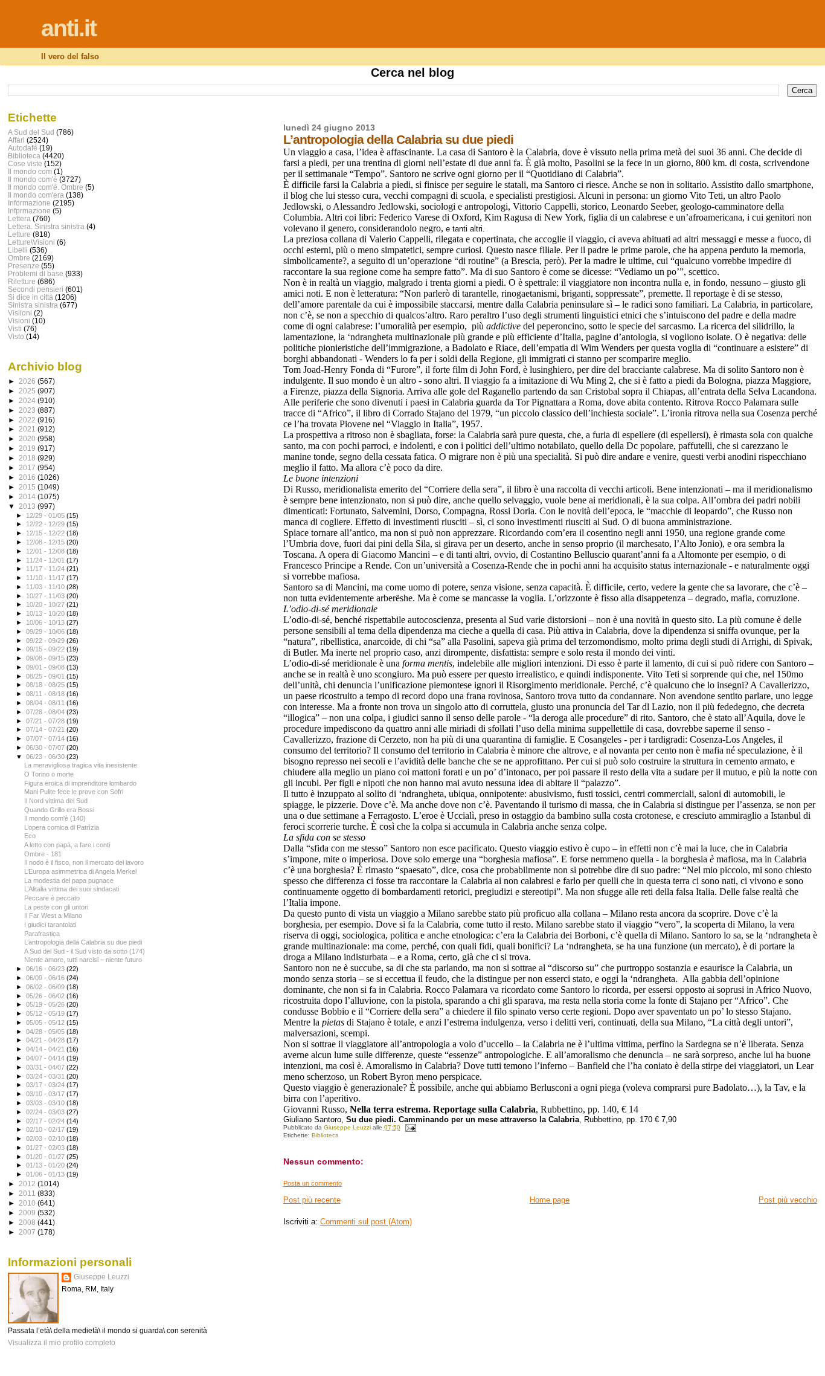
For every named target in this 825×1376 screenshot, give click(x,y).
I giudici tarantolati (50, 924)
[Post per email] (410, 1127)
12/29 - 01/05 (46, 515)
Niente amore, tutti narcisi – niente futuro (83, 959)
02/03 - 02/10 (46, 1138)
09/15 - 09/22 (46, 649)
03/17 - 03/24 (46, 1084)
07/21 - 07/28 (46, 721)
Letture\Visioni (31, 242)
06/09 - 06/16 (46, 977)
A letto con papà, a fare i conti (67, 844)
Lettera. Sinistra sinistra (46, 226)
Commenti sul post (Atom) (366, 1221)
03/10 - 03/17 (46, 1093)
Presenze (23, 266)
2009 (28, 1212)
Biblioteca (325, 1135)
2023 (28, 410)
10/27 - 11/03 (46, 595)
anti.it (68, 28)
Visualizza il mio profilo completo (61, 1343)
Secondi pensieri (35, 289)
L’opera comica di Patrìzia (61, 827)
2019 (28, 448)
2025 (28, 391)
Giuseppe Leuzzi (101, 1277)
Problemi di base (35, 273)
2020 (28, 438)
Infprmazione (29, 211)
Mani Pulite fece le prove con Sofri (73, 791)
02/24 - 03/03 (46, 1112)
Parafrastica (42, 933)
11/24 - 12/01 (46, 560)
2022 (28, 420)
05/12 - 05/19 (46, 1013)
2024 (28, 400)
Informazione (29, 203)
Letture (19, 234)
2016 (28, 477)
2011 (28, 1193)
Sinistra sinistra (33, 305)
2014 (28, 496)
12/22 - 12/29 (46, 524)
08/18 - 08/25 (46, 684)
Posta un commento (312, 1183)
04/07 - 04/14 (46, 1058)
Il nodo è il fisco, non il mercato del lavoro (84, 862)
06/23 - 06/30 (46, 756)
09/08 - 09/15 (46, 658)
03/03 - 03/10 (46, 1102)
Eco (30, 835)
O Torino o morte (49, 774)
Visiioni (20, 313)
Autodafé (22, 148)
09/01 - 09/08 (46, 667)
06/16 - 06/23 (46, 968)
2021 (28, 429)
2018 (28, 458)
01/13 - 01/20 (46, 1165)
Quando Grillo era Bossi (59, 809)
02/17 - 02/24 (46, 1121)
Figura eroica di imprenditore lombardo (80, 783)
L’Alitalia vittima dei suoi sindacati (71, 889)
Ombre (19, 258)
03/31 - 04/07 (46, 1067)
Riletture (22, 281)
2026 (28, 381)
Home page (550, 1199)
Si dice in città (30, 297)
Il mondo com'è (32, 179)
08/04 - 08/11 (46, 702)
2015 (28, 487)
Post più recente (312, 1199)
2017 (28, 467)
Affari (16, 140)
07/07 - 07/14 (46, 738)
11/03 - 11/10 (46, 586)
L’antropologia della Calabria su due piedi (83, 942)
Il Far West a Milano (53, 915)
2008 (28, 1222)
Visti (15, 328)
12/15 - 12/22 (46, 533)
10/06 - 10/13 (46, 622)
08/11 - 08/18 (46, 693)
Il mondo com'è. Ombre (45, 187)
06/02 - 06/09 (46, 986)
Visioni (19, 321)
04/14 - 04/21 (46, 1049)
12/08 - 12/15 (46, 542)
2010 (28, 1203)
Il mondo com (30, 171)
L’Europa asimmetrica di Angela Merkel (80, 871)
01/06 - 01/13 (46, 1174)
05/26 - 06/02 (46, 996)
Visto (16, 336)
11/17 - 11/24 (46, 568)
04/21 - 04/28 (46, 1040)
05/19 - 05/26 (46, 1004)
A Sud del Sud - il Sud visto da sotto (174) (84, 951)
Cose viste (25, 163)
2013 (28, 506)
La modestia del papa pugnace (69, 880)
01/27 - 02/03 (46, 1147)
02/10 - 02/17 (46, 1129)
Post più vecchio (788, 1199)
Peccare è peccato (52, 898)
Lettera (19, 218)
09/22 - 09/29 (46, 640)
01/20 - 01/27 (46, 1156)
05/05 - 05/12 (46, 1022)
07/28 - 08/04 (46, 711)
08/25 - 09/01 (46, 676)
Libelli (18, 250)
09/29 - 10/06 (46, 631)
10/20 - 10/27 (46, 604)
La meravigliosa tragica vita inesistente (80, 765)
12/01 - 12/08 (46, 551)
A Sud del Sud (31, 132)
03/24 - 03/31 (46, 1076)
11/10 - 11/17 (46, 577)
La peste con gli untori (56, 907)
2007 (28, 1232)
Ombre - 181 (43, 854)
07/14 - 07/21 (46, 729)
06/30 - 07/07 (46, 747)
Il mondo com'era (36, 195)
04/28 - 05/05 (46, 1031)
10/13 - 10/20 (46, 613)
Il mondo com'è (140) (55, 818)
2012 (28, 1183)
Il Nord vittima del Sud (56, 800)
